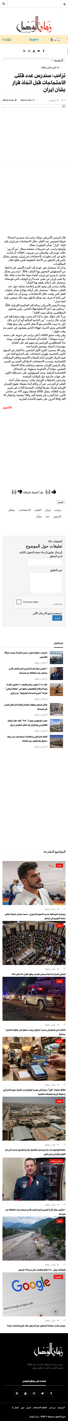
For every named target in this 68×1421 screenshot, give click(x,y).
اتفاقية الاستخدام (40, 1407)
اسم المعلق (56, 556)
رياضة (59, 865)
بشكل (11, 510)
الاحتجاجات (25, 510)
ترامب (57, 510)
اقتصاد (59, 1041)
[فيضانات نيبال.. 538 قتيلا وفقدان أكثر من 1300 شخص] (34, 1259)
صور (22, 1407)
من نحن (52, 1407)
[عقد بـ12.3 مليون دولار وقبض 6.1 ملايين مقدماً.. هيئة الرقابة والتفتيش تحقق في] (56, 695)
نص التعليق (56, 570)
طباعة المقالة (8, 99)
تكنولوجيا (58, 1277)
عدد (47, 516)
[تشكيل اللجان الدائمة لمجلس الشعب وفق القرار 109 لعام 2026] (34, 964)
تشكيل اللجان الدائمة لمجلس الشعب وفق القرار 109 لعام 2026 (39, 974)
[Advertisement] (34, 198)
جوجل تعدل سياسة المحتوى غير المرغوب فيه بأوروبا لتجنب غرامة (36, 1326)
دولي (59, 1221)
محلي (59, 925)
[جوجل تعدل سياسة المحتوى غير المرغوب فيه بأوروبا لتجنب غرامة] (34, 1315)
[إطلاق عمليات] (34, 1079)
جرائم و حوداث (56, 1161)
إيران (47, 510)
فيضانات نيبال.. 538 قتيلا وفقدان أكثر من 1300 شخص (42, 1270)
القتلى (37, 510)
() (49, 491)
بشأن (39, 516)
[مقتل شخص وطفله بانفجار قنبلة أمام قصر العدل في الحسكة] (56, 715)
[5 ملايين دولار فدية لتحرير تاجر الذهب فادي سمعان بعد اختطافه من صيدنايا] (56, 679)
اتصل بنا (15, 1407)
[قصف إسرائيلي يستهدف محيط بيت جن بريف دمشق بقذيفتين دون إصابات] (56, 747)
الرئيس (57, 516)
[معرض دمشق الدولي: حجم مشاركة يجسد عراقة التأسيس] (56, 663)
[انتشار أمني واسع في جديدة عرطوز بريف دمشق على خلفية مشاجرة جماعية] (34, 1019)
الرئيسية (58, 60)
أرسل (57, 618)
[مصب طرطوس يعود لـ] (56, 731)
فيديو (29, 1407)
